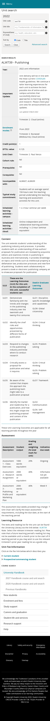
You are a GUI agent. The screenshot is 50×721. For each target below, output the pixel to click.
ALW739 (43, 527)
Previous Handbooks (16, 589)
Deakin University (45, 4)
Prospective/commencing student (20, 559)
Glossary (9, 660)
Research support (12, 623)
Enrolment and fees (13, 601)
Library (9, 645)
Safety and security (25, 645)
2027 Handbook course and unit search (25, 578)
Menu (9, 3)
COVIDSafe (40, 78)
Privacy (25, 654)
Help (6, 629)
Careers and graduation (15, 612)
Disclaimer (9, 654)
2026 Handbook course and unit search (25, 584)
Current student (11, 556)
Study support (10, 606)
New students (10, 595)
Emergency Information (40, 646)
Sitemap (25, 660)
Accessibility (40, 654)
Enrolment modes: (8, 129)
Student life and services (16, 618)
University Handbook (14, 572)
